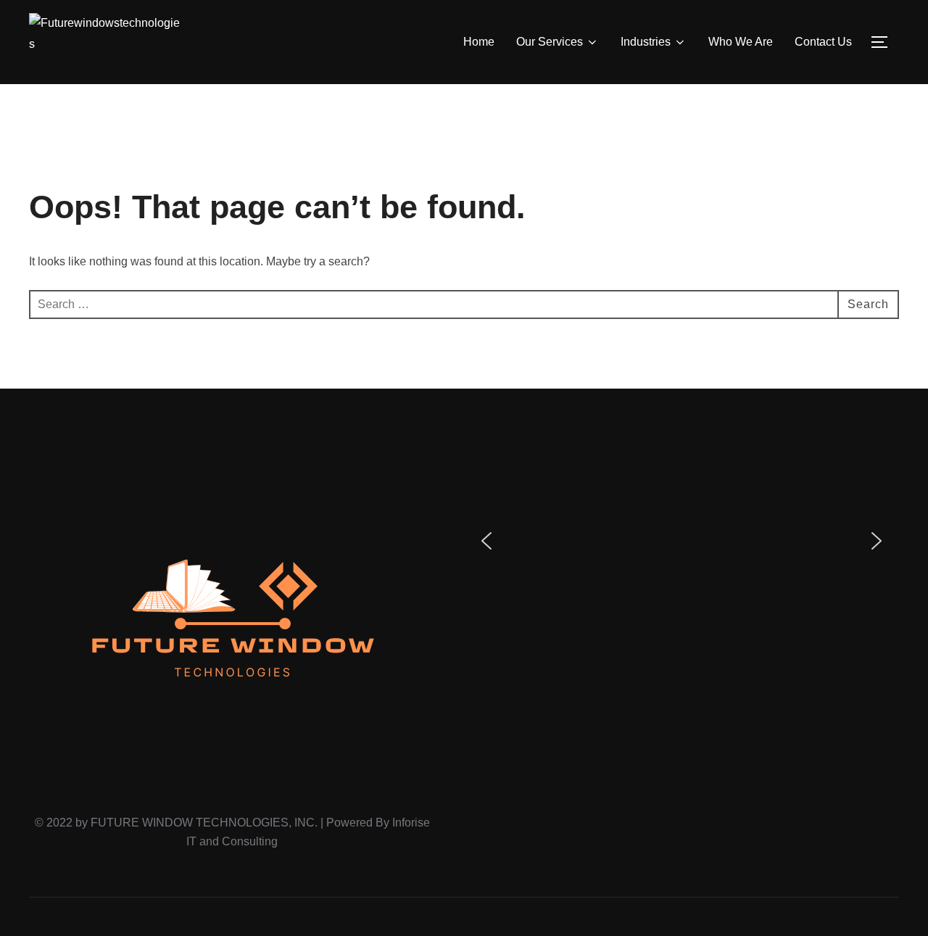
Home (478, 42)
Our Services (549, 42)
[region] (681, 541)
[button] (486, 540)
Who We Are (740, 42)
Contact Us (823, 42)
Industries (646, 42)
